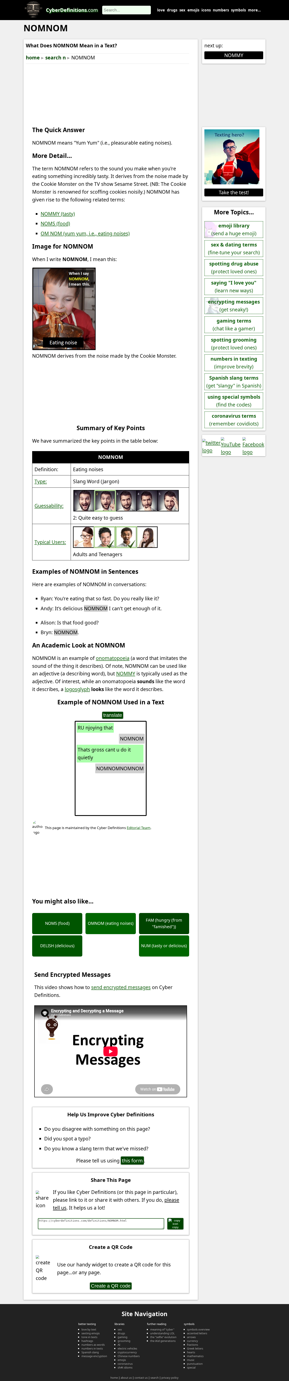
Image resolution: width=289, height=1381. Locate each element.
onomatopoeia (112, 658)
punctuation (195, 1364)
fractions (192, 1345)
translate (112, 715)
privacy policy (170, 1378)
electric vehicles (127, 1348)
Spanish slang (90, 1352)
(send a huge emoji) (233, 229)
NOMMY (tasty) (58, 213)
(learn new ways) (233, 286)
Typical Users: (50, 542)
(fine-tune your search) (234, 248)
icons (206, 10)
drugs (172, 10)
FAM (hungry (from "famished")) (164, 923)
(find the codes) (234, 400)
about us (126, 1378)
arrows (191, 1337)
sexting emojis (90, 1333)
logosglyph (77, 689)
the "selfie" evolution (163, 1337)
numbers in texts (92, 1348)
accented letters (197, 1333)
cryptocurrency (127, 1352)
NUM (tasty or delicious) (164, 945)
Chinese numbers (129, 1356)
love (161, 10)
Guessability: (48, 505)
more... (254, 10)
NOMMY (125, 673)
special (191, 1367)
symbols (238, 10)
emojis (193, 10)
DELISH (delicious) (57, 945)
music (190, 1360)
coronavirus (125, 1364)
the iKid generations (163, 1341)
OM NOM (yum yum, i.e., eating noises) (85, 233)
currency (192, 1341)
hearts (191, 1352)
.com (72, 10)
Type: (40, 481)
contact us (141, 1378)
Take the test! (234, 192)
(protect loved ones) (234, 267)
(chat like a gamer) (234, 324)
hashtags (87, 1341)
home (33, 57)
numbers (221, 10)
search (154, 1378)
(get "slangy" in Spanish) (233, 381)
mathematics (195, 1356)
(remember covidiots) (234, 419)
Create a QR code (111, 1286)
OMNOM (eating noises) (110, 923)
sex (182, 10)
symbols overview (198, 1329)
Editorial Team (138, 827)
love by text (88, 1329)
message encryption (94, 1356)
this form (132, 1160)
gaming (122, 1337)
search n (55, 57)
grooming (124, 1341)
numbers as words (93, 1345)
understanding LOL (162, 1333)
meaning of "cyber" (162, 1329)
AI (119, 1345)
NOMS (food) (55, 223)
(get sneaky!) (234, 305)
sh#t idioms (125, 1367)
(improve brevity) (234, 362)
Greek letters (195, 1348)
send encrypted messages (121, 987)
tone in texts (89, 1337)
